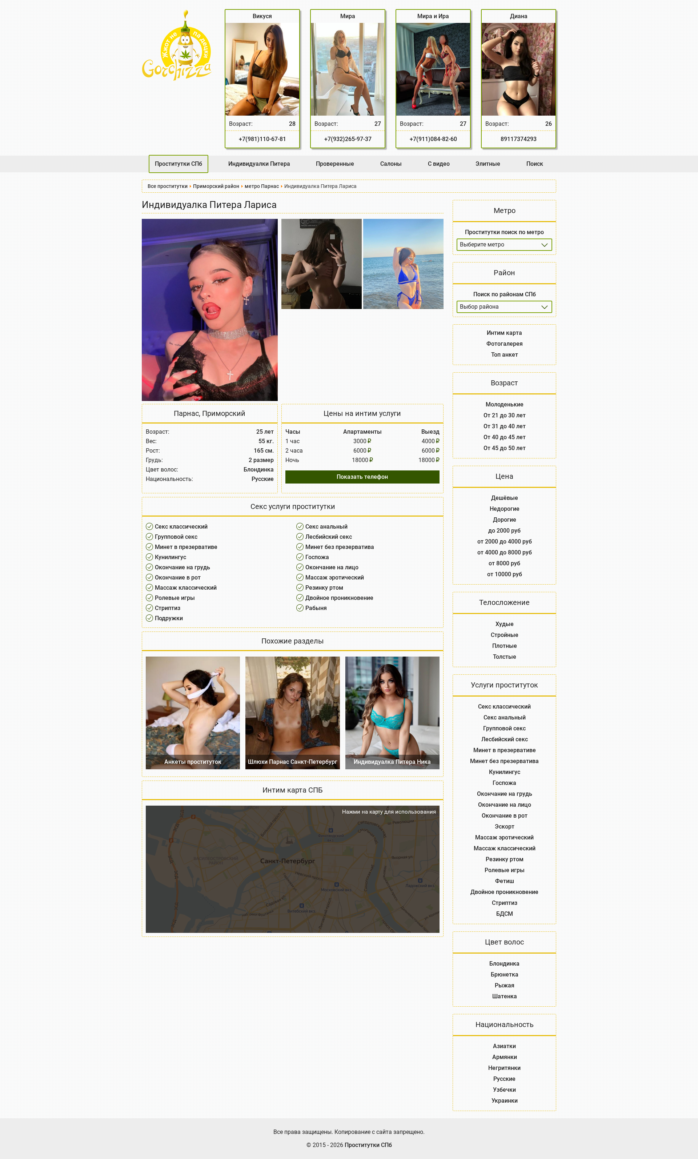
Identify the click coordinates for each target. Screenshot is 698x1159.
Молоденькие (505, 404)
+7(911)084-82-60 (433, 139)
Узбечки (504, 1089)
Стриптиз (167, 608)
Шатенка (504, 996)
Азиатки (504, 1046)
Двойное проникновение (339, 597)
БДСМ (504, 913)
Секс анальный (326, 526)
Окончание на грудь (182, 567)
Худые (505, 624)
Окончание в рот (178, 577)
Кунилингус (170, 557)
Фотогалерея (504, 343)
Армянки (504, 1057)
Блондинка (504, 963)
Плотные (504, 645)
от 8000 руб (504, 563)
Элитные (488, 163)
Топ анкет (504, 354)
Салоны (391, 163)
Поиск (534, 163)
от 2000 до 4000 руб (504, 541)
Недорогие (505, 508)
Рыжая (504, 985)
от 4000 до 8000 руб (504, 552)
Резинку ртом (324, 587)
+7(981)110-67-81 (262, 139)
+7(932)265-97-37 (348, 139)
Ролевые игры (175, 597)
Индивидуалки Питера (259, 163)
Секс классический (181, 526)
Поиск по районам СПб (504, 294)
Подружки (169, 618)
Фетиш (504, 881)
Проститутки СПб (178, 163)
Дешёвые (504, 497)
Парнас (186, 413)
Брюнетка (504, 974)
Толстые (504, 656)
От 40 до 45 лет (505, 437)
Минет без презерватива (339, 547)
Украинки (505, 1100)
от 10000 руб (504, 574)
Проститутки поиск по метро (504, 232)
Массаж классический (186, 587)
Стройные (504, 634)
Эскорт (504, 826)
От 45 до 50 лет (505, 448)
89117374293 (519, 139)
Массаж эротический (334, 577)
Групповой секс (176, 536)
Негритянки (504, 1067)
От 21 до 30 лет (505, 415)
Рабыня (316, 608)
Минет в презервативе (186, 547)
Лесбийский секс (328, 536)
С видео (439, 163)
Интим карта (504, 332)
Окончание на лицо (331, 567)
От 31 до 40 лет (505, 426)
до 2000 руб (504, 530)
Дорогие (504, 519)
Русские (504, 1078)
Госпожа (317, 557)
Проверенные (335, 163)
